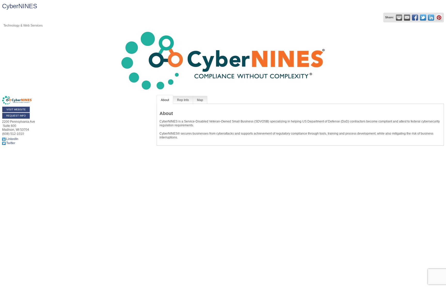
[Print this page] (399, 17)
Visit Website (16, 109)
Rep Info (183, 100)
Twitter (10, 143)
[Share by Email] (407, 17)
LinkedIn (12, 139)
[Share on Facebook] (415, 17)
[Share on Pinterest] (439, 17)
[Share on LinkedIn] (431, 17)
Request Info (16, 115)
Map (200, 100)
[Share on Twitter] (423, 17)
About (165, 100)
